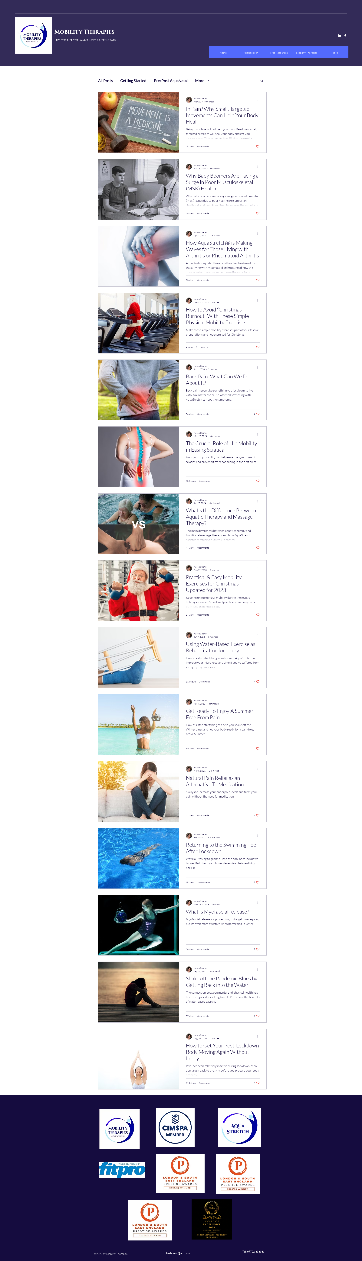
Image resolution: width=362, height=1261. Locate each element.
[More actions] (259, 100)
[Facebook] (345, 35)
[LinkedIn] (339, 35)
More (199, 80)
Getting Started (133, 80)
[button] (262, 81)
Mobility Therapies (84, 32)
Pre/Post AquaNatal (171, 80)
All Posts (105, 80)
